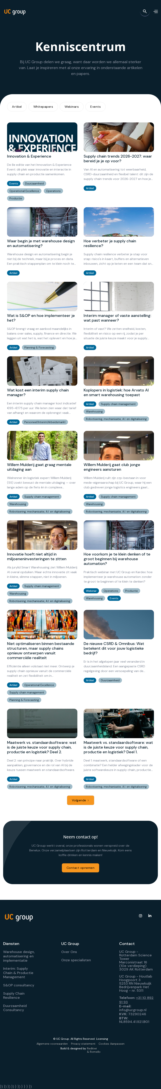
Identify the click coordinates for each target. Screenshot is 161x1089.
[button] (155, 11)
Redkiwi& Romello (94, 1050)
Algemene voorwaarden (52, 1043)
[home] (15, 11)
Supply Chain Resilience (14, 995)
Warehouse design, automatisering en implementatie (19, 956)
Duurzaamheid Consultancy (15, 1007)
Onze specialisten (76, 960)
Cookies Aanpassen (111, 1043)
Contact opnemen (81, 868)
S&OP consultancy (18, 985)
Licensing (102, 1039)
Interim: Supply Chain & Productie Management (18, 972)
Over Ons (69, 951)
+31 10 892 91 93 (136, 999)
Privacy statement (83, 1043)
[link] (42, 161)
